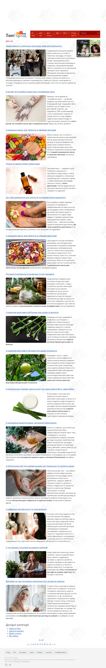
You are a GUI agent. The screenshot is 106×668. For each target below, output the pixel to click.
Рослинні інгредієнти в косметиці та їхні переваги (30, 274)
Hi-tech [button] (33, 34)
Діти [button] (65, 33)
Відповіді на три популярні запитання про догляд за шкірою (35, 581)
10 (45, 644)
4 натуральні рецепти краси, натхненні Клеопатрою (31, 422)
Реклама (39, 652)
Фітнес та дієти (15, 633)
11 (47, 644)
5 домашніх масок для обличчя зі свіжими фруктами (31, 235)
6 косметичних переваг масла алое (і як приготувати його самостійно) (40, 389)
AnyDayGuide (26, 661)
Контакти (49, 652)
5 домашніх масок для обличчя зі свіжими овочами (31, 130)
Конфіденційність (60, 652)
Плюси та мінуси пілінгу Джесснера (23, 163)
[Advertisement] (53, 14)
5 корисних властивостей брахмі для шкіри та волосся (32, 312)
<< (28, 644)
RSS (15, 652)
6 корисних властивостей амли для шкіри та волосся (31, 350)
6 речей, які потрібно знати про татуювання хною (30, 91)
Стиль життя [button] (73, 34)
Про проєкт (23, 652)
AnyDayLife (17, 661)
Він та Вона (13, 636)
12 (50, 644)
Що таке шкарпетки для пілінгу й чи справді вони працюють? (36, 197)
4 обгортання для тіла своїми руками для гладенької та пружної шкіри (40, 466)
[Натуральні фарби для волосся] (88, 48)
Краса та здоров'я (16, 631)
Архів (31, 652)
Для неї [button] (40, 34)
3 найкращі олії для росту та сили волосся (26, 509)
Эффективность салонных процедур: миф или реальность (34, 46)
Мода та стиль (15, 628)
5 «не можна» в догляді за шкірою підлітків (26, 547)
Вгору (8, 652)
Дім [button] (57, 33)
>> (54, 644)
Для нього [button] (49, 34)
